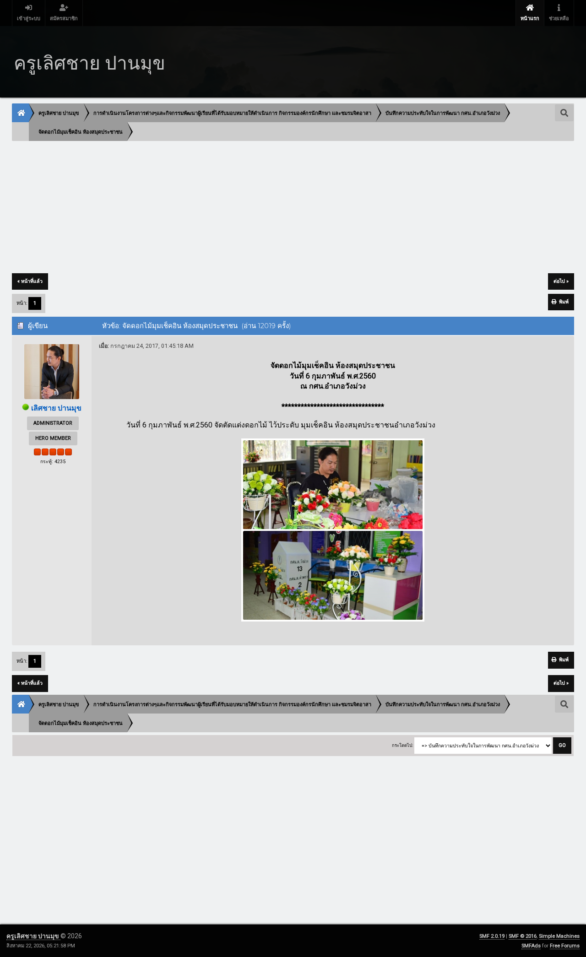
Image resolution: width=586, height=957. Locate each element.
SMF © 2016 (523, 936)
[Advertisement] (287, 208)
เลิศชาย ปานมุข (56, 408)
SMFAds (531, 946)
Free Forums (565, 946)
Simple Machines (559, 936)
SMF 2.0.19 (492, 936)
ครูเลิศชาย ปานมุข (33, 936)
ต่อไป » (561, 281)
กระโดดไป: (402, 745)
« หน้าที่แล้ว (30, 281)
